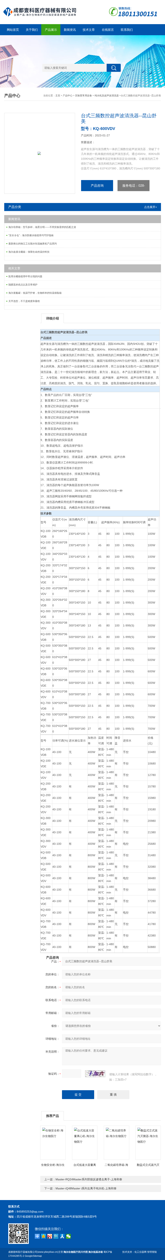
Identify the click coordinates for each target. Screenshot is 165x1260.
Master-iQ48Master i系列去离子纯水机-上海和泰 (86, 1188)
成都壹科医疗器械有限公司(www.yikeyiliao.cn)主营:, (55, 1252)
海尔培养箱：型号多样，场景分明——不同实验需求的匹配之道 (42, 227)
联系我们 (127, 29)
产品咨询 (97, 185)
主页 (57, 95)
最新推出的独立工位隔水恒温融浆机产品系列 (32, 243)
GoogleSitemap (33, 1256)
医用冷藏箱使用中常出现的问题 (25, 276)
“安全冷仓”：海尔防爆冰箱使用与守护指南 (31, 235)
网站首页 (13, 29)
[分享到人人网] (62, 1236)
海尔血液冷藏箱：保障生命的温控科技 (29, 251)
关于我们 (32, 29)
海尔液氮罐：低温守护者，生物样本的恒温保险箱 (35, 293)
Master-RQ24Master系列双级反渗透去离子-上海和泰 (89, 1179)
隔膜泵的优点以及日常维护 (22, 284)
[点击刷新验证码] (95, 1073)
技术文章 (89, 29)
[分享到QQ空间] (43, 1236)
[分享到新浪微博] (49, 1236)
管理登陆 (152, 1252)
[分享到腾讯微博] (56, 1236)
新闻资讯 (70, 29)
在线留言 (108, 29)
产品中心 (67, 95)
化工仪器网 (140, 1252)
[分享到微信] (68, 1236)
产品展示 (51, 29)
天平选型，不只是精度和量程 (24, 301)
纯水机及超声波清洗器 (107, 95)
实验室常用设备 (83, 95)
